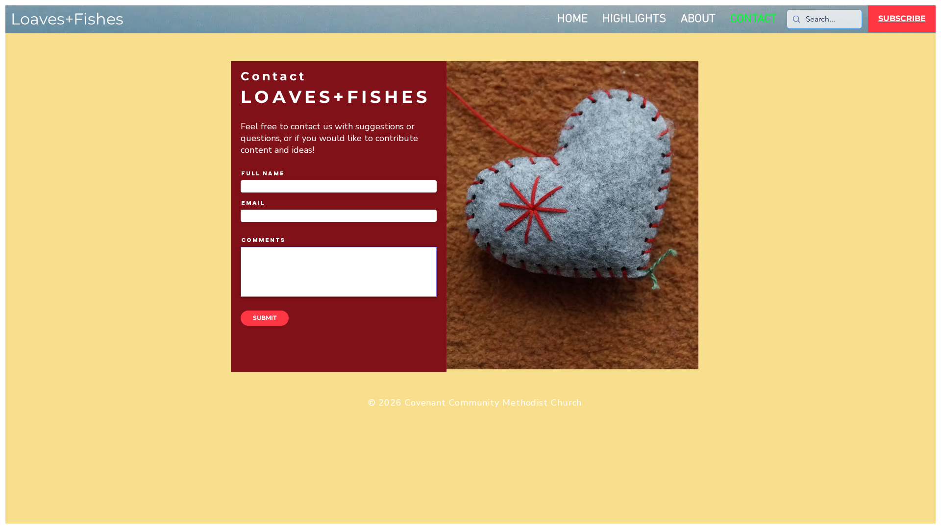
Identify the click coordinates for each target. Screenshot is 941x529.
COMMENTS (263, 240)
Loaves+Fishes (67, 18)
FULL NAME (263, 173)
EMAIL (253, 202)
